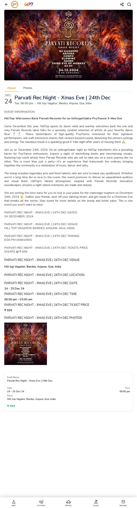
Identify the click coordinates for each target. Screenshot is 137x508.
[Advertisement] (68, 456)
